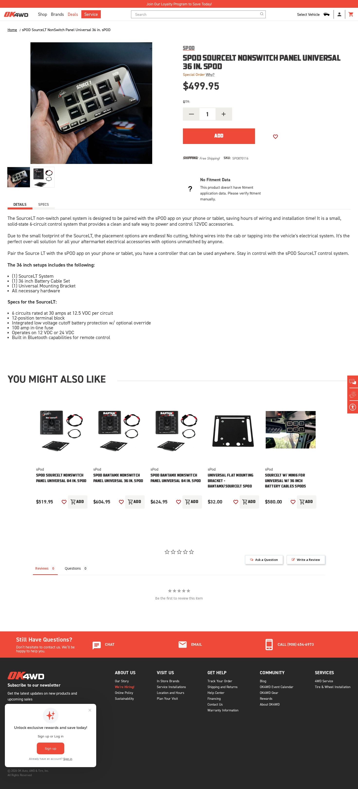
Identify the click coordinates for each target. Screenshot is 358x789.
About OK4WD (270, 704)
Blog (263, 681)
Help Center (216, 692)
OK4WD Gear (269, 692)
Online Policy (124, 692)
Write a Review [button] (308, 559)
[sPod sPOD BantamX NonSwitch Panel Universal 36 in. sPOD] (119, 430)
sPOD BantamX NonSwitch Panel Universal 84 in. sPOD (176, 478)
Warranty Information (222, 710)
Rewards (266, 698)
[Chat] (352, 382)
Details (20, 204)
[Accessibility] (352, 407)
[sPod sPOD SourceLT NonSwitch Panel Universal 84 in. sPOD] (62, 430)
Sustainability (124, 698)
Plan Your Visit (167, 698)
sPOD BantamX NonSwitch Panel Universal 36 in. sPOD (118, 478)
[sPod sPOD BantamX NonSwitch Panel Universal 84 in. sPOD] (176, 430)
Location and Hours (170, 692)
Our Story (122, 681)
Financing (214, 698)
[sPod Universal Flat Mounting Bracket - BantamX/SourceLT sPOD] (233, 430)
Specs (43, 204)
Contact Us (215, 704)
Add (77, 502)
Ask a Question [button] (266, 559)
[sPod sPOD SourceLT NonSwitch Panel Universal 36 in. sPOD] (18, 177)
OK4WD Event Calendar (276, 687)
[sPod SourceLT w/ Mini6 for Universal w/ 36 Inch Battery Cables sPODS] (291, 430)
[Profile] (339, 14)
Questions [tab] (73, 568)
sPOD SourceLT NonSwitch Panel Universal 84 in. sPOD (61, 478)
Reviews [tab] (41, 568)
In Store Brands (168, 681)
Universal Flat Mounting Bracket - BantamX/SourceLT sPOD (231, 481)
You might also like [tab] (57, 379)
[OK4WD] (16, 14)
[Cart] (351, 14)
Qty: (186, 102)
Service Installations (171, 687)
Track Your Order (219, 681)
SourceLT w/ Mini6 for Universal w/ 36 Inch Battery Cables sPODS (285, 481)
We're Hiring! (124, 687)
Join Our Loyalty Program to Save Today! (179, 3)
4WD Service (324, 681)
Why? (210, 74)
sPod (40, 469)
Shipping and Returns (222, 687)
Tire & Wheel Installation (332, 687)
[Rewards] (352, 394)
